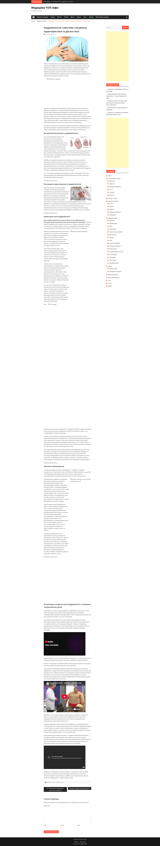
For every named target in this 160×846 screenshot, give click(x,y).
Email (62, 825)
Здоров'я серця (51, 782)
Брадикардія (113, 223)
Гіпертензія (112, 229)
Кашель (111, 209)
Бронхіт (111, 206)
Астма (111, 203)
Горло (66, 17)
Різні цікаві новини (102, 17)
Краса (79, 17)
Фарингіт (112, 195)
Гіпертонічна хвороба (115, 232)
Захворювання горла (114, 178)
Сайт (78, 825)
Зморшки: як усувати (115, 271)
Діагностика (113, 234)
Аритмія (111, 220)
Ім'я (45, 825)
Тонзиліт (112, 192)
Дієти (72, 17)
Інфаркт (111, 237)
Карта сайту (83, 842)
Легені (59, 17)
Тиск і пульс (112, 260)
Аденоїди (112, 181)
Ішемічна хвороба (114, 243)
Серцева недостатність (116, 251)
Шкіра (91, 17)
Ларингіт (112, 184)
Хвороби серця (60, 782)
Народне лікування (115, 186)
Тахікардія (112, 257)
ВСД (110, 226)
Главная (76, 842)
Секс (85, 17)
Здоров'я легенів (113, 201)
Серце (53, 17)
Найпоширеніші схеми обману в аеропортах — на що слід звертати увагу (116, 96)
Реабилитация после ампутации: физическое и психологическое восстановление (116, 103)
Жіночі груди (113, 268)
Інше (110, 240)
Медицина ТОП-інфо (44, 7)
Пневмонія (112, 215)
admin (54, 34)
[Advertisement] (117, 56)
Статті (111, 189)
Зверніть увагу (112, 198)
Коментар (47, 805)
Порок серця (113, 249)
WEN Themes (84, 844)
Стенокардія (113, 254)
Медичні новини (42, 17)
